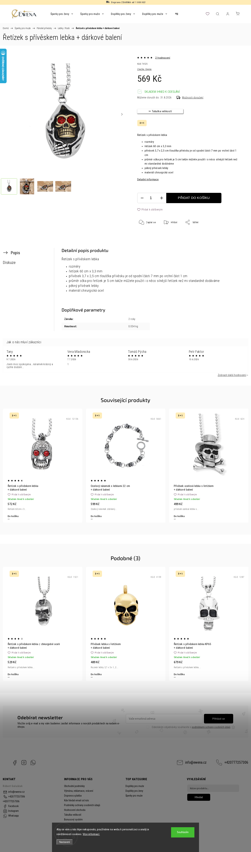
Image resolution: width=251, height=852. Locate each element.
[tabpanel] (42, 466)
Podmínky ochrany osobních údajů (82, 805)
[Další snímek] (122, 114)
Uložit (146, 233)
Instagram (24, 762)
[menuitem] (62, 14)
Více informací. (91, 834)
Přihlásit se (218, 718)
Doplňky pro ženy (134, 790)
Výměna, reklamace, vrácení (78, 790)
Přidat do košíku (194, 198)
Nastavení (64, 842)
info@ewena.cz (196, 762)
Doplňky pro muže (135, 786)
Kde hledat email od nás (76, 800)
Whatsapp (33, 762)
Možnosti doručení (192, 97)
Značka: (144, 69)
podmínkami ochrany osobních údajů (211, 727)
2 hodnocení (162, 57)
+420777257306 (236, 762)
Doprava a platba (73, 795)
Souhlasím (183, 832)
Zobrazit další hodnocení (232, 375)
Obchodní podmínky (74, 786)
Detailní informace (148, 179)
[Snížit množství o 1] (142, 198)
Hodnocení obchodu (74, 809)
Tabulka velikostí (72, 814)
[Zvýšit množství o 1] (161, 198)
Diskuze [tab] (9, 262)
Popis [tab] (15, 252)
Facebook (14, 762)
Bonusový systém (73, 819)
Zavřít (230, 234)
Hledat (199, 797)
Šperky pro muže (134, 795)
